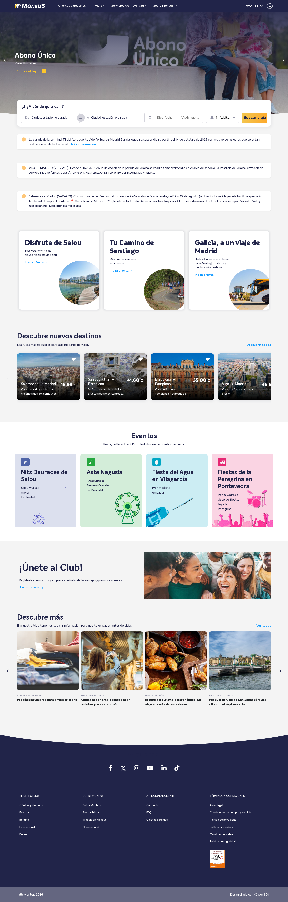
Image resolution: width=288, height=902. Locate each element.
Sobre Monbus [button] (163, 5)
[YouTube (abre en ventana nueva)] (150, 769)
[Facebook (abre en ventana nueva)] (110, 769)
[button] (268, 5)
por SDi (263, 894)
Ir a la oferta (34, 262)
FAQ (248, 5)
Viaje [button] (98, 5)
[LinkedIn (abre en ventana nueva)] (164, 769)
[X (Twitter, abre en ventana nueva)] (123, 769)
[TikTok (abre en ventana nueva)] (176, 769)
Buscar (255, 118)
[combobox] (53, 117)
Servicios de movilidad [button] (127, 5)
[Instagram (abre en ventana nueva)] (136, 769)
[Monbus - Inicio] (30, 6)
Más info (21, 71)
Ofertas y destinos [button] (72, 5)
